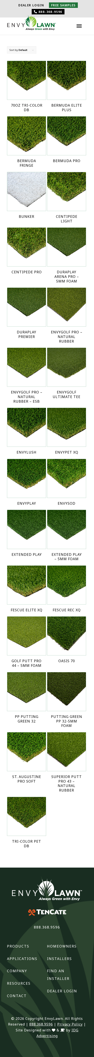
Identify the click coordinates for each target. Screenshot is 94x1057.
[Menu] (79, 26)
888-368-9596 (49, 12)
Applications (22, 958)
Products (18, 946)
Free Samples (63, 5)
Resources (19, 983)
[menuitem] (31, 5)
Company (17, 971)
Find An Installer (58, 975)
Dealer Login (31, 5)
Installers (59, 958)
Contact (17, 995)
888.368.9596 (47, 927)
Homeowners (62, 946)
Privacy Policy (70, 1024)
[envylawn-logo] (31, 24)
